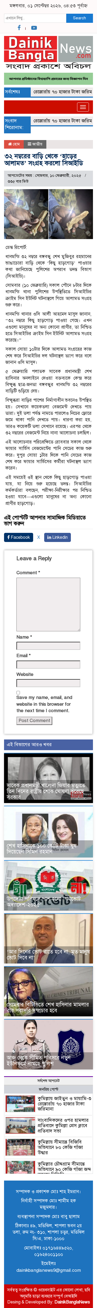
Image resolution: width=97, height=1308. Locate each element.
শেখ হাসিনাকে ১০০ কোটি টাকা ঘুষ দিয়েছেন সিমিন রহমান (42, 848)
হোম (16, 144)
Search (79, 18)
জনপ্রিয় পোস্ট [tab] (48, 1089)
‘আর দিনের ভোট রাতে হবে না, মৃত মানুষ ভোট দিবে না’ (48, 954)
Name (24, 637)
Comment (28, 573)
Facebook (20, 537)
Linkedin (59, 537)
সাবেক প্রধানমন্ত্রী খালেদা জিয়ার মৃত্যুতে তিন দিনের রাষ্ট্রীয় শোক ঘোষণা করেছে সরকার (46, 791)
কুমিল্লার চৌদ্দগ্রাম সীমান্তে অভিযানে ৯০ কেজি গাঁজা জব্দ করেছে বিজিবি (64, 1169)
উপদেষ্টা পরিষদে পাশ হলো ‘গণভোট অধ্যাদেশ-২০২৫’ (44, 902)
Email (23, 655)
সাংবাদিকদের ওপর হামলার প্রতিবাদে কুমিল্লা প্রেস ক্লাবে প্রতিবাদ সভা (63, 1125)
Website (24, 674)
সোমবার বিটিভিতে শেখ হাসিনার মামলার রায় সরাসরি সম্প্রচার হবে (48, 1007)
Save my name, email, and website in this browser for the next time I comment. (44, 704)
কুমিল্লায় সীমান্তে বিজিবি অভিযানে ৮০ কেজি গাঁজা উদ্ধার (60, 1147)
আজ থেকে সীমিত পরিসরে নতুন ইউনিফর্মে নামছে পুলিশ (39, 1060)
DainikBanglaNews (72, 1302)
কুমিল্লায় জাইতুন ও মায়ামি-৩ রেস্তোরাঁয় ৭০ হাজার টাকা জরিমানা (64, 1104)
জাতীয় (37, 144)
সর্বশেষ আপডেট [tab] (48, 1081)
